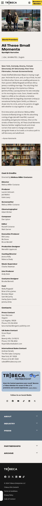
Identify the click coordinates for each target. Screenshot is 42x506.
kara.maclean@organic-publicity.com (16, 326)
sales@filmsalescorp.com (11, 362)
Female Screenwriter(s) (22, 71)
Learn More (33, 388)
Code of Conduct (9, 499)
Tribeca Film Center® (11, 487)
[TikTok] (24, 401)
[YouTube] (18, 401)
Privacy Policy (8, 495)
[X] (35, 401)
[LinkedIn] (29, 401)
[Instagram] (7, 401)
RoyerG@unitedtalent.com (12, 344)
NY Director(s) (18, 69)
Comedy (14, 66)
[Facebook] (13, 401)
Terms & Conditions (11, 491)
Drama (22, 66)
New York (6, 66)
